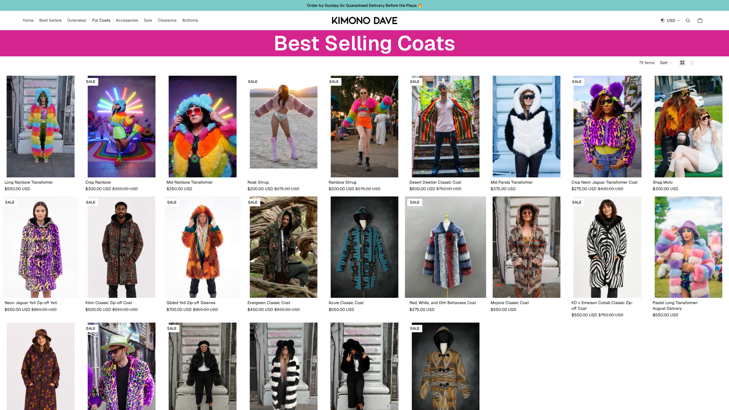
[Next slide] (72, 126)
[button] (666, 62)
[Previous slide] (8, 126)
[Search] (688, 20)
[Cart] (700, 20)
